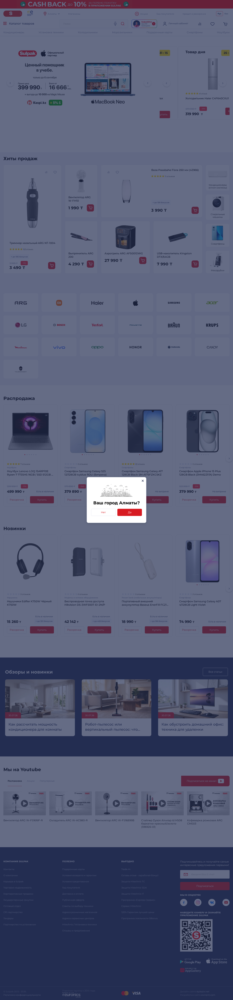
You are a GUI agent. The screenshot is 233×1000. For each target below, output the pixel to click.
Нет (103, 512)
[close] (142, 480)
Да (130, 512)
